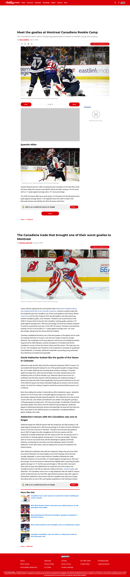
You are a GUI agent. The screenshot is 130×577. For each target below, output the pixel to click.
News (23, 2)
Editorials (30, 546)
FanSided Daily (103, 561)
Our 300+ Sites (85, 561)
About (22, 561)
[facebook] (118, 2)
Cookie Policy (85, 564)
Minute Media (11, 572)
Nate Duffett (24, 40)
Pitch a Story (24, 564)
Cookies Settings (67, 567)
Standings (46, 2)
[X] (115, 2)
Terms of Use (66, 564)
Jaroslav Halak (68, 469)
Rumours (30, 2)
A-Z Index (47, 567)
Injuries (59, 2)
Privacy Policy (49, 564)
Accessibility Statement (28, 567)
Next (74, 104)
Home (23, 219)
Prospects (30, 219)
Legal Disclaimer (104, 564)
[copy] (31, 44)
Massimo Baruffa (25, 243)
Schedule (38, 2)
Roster (53, 2)
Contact (64, 561)
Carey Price (25, 316)
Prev (26, 104)
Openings (47, 561)
